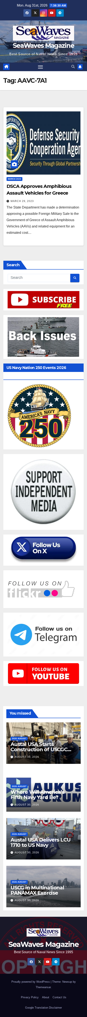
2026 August (19, 738)
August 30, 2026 (27, 756)
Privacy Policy (30, 997)
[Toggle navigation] (40, 67)
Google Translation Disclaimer (43, 1007)
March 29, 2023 (22, 201)
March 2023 (14, 179)
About (45, 997)
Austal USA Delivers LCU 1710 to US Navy (40, 842)
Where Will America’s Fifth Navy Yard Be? (37, 794)
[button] (73, 66)
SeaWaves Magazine (43, 45)
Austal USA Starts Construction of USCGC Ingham (39, 749)
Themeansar (43, 987)
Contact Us (59, 997)
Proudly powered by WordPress (31, 981)
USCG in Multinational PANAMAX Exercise (37, 890)
